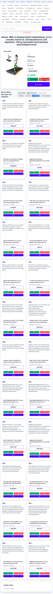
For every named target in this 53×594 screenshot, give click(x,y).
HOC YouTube (24, 5)
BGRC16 (13, 247)
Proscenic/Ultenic (43, 11)
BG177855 (40, 126)
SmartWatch (18, 22)
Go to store (38, 84)
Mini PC (43, 19)
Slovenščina (37, 1)
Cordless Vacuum (41, 16)
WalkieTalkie (9, 22)
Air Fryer (32, 16)
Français (43, 1)
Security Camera (12, 11)
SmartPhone (27, 11)
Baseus (4, 8)
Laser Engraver (6, 19)
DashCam (46, 8)
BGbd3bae (13, 488)
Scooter (11, 16)
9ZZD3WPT (33, 71)
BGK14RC (39, 367)
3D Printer (14, 19)
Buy (13, 133)
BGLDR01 (13, 528)
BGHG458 (39, 488)
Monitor (26, 14)
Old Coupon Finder (36, 22)
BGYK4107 (40, 327)
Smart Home (19, 14)
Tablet (20, 11)
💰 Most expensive (45, 95)
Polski (17, 1)
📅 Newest (21, 95)
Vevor (3, 5)
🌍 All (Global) (21, 93)
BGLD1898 (13, 568)
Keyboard (33, 14)
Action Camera (20, 8)
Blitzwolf (4, 16)
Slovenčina (29, 1)
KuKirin (11, 14)
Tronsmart (4, 14)
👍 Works (32, 79)
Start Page (10, 5)
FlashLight (30, 19)
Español (5, 1)
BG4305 (39, 167)
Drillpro (46, 5)
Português (11, 1)
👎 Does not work (44, 79)
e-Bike (16, 16)
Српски (49, 1)
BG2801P (13, 207)
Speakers (39, 8)
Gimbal (35, 11)
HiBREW (46, 14)
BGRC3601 (40, 568)
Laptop (37, 19)
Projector (26, 22)
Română (22, 1)
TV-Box (49, 19)
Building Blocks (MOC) (36, 5)
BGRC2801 (40, 207)
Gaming (4, 11)
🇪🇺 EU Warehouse (32, 93)
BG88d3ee (40, 287)
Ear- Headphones (30, 8)
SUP (3, 22)
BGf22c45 (13, 126)
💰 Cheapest (36, 95)
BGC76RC (13, 327)
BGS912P (39, 528)
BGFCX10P (13, 447)
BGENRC (13, 407)
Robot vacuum (24, 16)
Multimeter (11, 8)
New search (27, 32)
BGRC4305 (40, 448)
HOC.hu (17, 5)
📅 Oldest (28, 95)
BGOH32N (13, 367)
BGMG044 (13, 166)
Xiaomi (40, 14)
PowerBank (23, 19)
